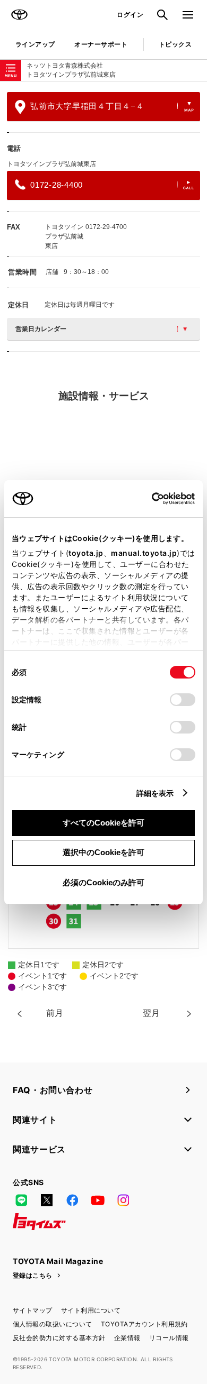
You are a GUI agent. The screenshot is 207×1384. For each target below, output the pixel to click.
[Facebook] (72, 1200)
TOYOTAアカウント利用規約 (144, 1324)
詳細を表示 (155, 793)
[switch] (182, 699)
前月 (54, 1013)
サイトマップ (33, 1310)
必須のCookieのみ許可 (103, 882)
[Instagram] (123, 1200)
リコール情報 (169, 1338)
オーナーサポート (100, 44)
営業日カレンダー (40, 329)
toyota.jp (86, 552)
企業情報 (127, 1338)
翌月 (151, 1013)
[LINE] (21, 1200)
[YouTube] (97, 1200)
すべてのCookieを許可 (103, 822)
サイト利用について (90, 1310)
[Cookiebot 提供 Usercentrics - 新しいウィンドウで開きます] (148, 498)
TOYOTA (19, 14)
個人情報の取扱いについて (52, 1324)
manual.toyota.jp (144, 552)
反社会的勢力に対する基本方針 (59, 1338)
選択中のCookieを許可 (103, 852)
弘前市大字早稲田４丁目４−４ (87, 106)
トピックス (175, 44)
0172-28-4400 (56, 184)
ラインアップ (35, 44)
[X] (46, 1200)
